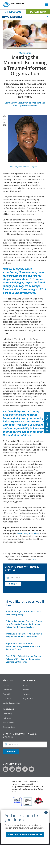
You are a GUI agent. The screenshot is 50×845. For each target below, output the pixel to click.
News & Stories (12, 16)
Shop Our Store (9, 727)
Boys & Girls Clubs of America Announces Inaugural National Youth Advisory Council (23, 646)
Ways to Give (28, 698)
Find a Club (7, 694)
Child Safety (7, 714)
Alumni (25, 685)
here (34, 559)
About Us (8, 680)
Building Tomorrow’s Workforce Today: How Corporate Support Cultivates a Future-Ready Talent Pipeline (24, 624)
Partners (26, 689)
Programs (26, 694)
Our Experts (25, 53)
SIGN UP (13, 584)
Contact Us (7, 698)
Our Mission (7, 689)
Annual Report (8, 722)
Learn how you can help (28, 533)
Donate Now (38, 11)
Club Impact (7, 718)
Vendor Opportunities (11, 703)
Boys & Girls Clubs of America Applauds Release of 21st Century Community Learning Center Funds (24, 659)
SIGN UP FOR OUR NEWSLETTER (25, 834)
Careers (6, 685)
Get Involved (29, 680)
